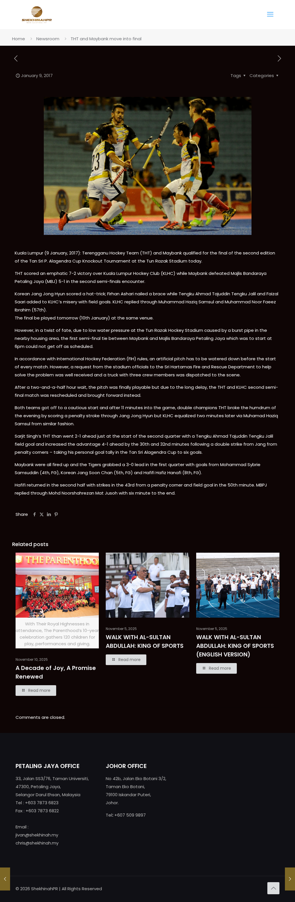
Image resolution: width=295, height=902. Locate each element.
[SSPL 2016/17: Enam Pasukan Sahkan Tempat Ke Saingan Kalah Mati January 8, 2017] (5, 878)
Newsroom (47, 39)
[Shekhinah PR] (36, 14)
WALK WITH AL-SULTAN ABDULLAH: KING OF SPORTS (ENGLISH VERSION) (235, 645)
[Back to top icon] (273, 888)
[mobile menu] (270, 14)
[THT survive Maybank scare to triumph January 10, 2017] (290, 878)
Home (18, 39)
